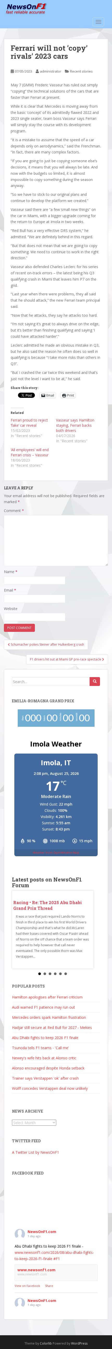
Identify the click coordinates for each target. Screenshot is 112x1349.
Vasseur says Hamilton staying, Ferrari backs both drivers (75, 425)
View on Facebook (27, 1286)
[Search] (95, 681)
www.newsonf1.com (36, 1269)
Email (10, 590)
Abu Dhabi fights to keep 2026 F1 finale (45, 1037)
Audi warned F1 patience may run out (43, 1007)
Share (49, 1286)
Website (10, 608)
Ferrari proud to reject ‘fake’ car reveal (29, 423)
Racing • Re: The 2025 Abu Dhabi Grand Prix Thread (47, 905)
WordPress (79, 1343)
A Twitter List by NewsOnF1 (35, 1152)
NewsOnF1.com (42, 1231)
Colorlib (46, 1343)
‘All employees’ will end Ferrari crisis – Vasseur (30, 452)
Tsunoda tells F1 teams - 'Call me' (40, 1047)
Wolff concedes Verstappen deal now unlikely (50, 1088)
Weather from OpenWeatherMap (56, 852)
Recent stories (81, 71)
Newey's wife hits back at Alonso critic (44, 1057)
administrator (50, 71)
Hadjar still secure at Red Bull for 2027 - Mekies (52, 1027)
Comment (14, 510)
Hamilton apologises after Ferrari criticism (47, 997)
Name (10, 571)
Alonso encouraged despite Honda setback (48, 1068)
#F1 (56, 1258)
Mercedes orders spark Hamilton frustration (49, 1017)
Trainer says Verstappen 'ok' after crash (45, 1078)
